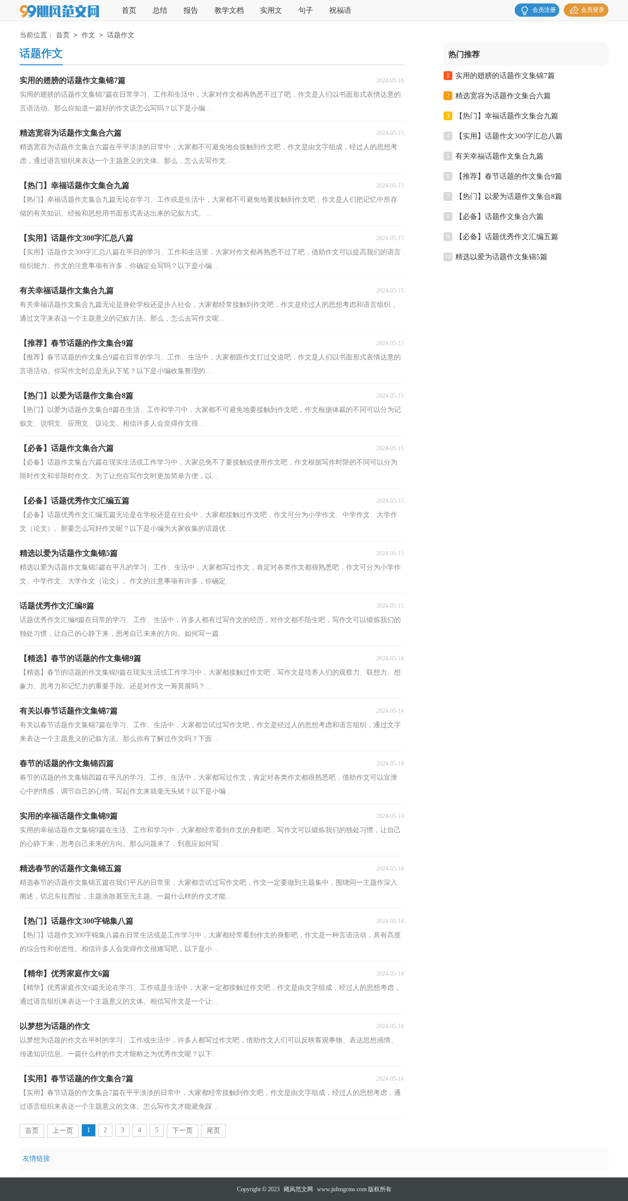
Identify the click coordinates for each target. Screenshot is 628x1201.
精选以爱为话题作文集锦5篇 (501, 257)
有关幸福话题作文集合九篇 (499, 156)
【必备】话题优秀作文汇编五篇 (506, 237)
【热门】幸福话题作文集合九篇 (506, 116)
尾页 (213, 1130)
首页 (129, 10)
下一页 (182, 1130)
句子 (305, 10)
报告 (190, 10)
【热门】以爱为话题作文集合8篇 (508, 196)
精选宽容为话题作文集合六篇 (503, 96)
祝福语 (340, 10)
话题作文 (120, 35)
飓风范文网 (298, 1189)
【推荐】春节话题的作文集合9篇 (508, 176)
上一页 (62, 1130)
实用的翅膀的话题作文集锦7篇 (505, 76)
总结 (160, 10)
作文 (88, 35)
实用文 (271, 10)
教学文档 (229, 10)
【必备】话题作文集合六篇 (499, 216)
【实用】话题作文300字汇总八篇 (509, 136)
